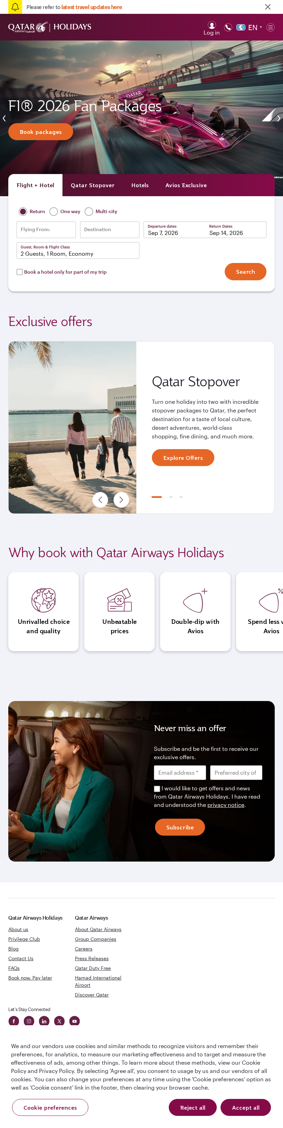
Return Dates (220, 226)
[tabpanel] (141, 427)
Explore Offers (183, 457)
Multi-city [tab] (106, 211)
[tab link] (186, 185)
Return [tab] (37, 211)
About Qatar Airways (98, 929)
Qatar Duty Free (93, 968)
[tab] (35, 185)
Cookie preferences (50, 1107)
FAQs (14, 968)
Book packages (41, 131)
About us (18, 929)
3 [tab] (181, 497)
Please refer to (74, 7)
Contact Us (20, 958)
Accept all (246, 1107)
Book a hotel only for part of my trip (65, 272)
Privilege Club (24, 939)
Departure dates (162, 226)
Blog (13, 949)
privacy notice (225, 804)
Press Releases (92, 958)
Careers (83, 949)
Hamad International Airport (98, 981)
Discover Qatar (92, 995)
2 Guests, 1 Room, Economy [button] (57, 253)
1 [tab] (157, 497)
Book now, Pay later (30, 978)
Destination (97, 229)
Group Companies (95, 939)
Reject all (192, 1107)
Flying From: (35, 229)
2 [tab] (170, 497)
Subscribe (180, 827)
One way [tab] (69, 211)
